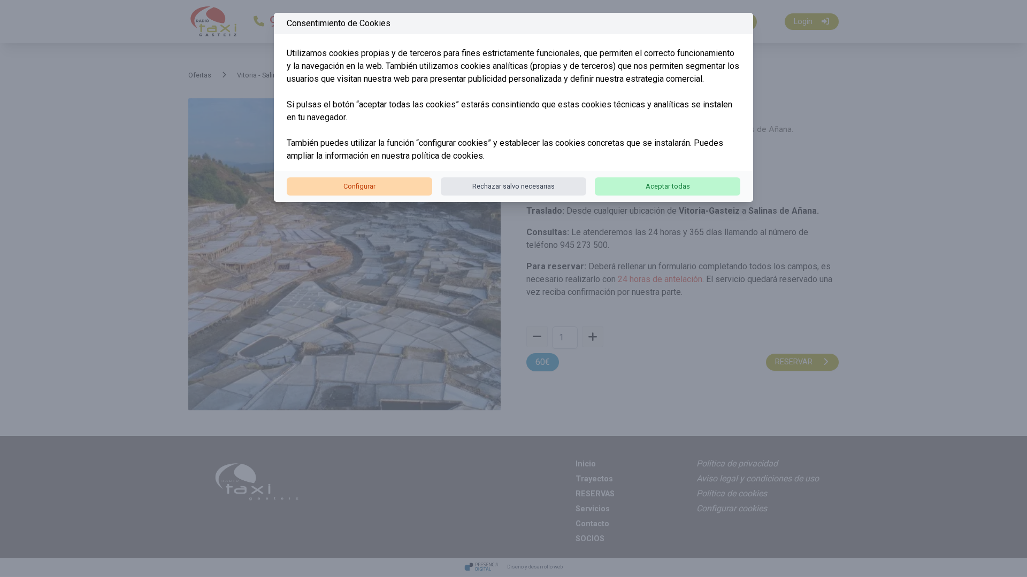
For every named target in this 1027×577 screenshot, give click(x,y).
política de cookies (447, 156)
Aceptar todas (668, 186)
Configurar (359, 186)
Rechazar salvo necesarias (513, 186)
